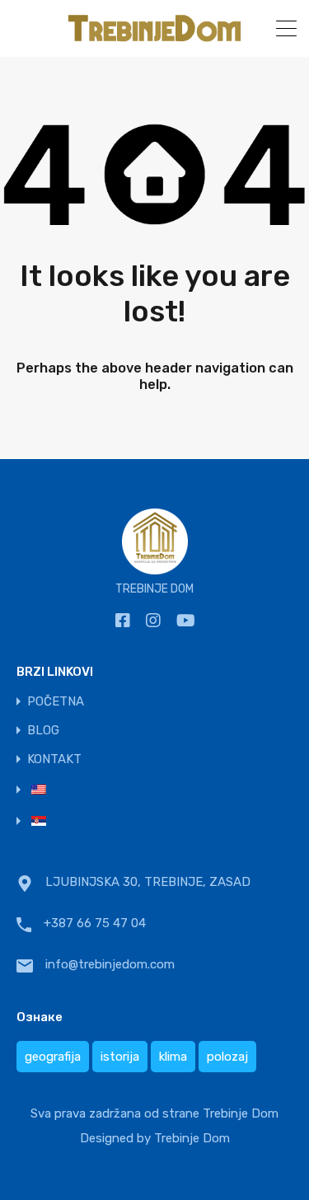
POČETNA (55, 702)
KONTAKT (54, 759)
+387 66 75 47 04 (95, 923)
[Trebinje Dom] (154, 37)
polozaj (227, 1056)
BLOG (43, 730)
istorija (120, 1056)
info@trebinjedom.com (110, 964)
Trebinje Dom (192, 1138)
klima (173, 1056)
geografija (53, 1056)
